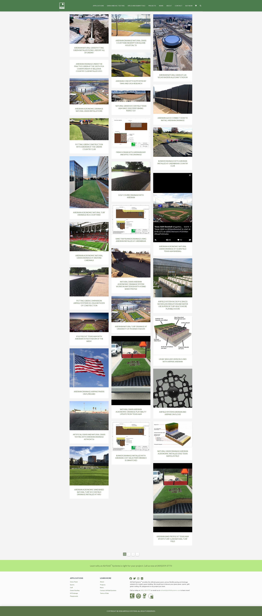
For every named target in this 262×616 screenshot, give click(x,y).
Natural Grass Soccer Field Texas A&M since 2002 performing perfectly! (131, 108)
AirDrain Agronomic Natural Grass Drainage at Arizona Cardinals (89, 257)
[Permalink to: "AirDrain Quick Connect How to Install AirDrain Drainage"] (172, 99)
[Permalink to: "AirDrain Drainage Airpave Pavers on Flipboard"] (89, 367)
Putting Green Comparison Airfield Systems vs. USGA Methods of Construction (89, 303)
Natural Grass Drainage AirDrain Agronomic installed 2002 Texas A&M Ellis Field (172, 453)
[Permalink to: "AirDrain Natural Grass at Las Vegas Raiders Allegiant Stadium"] (172, 42)
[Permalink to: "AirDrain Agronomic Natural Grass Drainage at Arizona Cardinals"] (89, 236)
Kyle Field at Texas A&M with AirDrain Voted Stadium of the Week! (89, 338)
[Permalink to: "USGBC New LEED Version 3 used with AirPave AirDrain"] (172, 335)
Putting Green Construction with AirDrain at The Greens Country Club (89, 146)
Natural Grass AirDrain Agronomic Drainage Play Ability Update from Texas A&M (131, 411)
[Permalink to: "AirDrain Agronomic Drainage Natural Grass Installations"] (89, 91)
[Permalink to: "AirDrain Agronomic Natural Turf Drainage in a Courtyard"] (89, 182)
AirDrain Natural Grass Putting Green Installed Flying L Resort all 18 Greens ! (89, 50)
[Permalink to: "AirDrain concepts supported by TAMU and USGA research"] (130, 64)
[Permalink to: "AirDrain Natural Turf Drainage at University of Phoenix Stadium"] (130, 309)
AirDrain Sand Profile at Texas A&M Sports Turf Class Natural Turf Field (173, 538)
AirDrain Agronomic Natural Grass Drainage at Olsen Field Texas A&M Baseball (172, 248)
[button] (196, 6)
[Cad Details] (133, 596)
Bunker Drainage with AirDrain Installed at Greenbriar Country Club (172, 163)
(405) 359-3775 (145, 590)
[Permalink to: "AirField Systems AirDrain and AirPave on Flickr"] (172, 388)
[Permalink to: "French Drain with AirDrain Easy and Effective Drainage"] (130, 133)
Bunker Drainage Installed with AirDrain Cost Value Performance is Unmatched (131, 458)
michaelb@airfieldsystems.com (170, 590)
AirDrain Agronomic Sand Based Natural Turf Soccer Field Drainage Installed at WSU (89, 492)
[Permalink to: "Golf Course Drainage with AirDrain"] (130, 176)
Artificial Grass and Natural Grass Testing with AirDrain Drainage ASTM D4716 (89, 436)
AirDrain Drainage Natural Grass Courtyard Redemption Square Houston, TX (131, 42)
